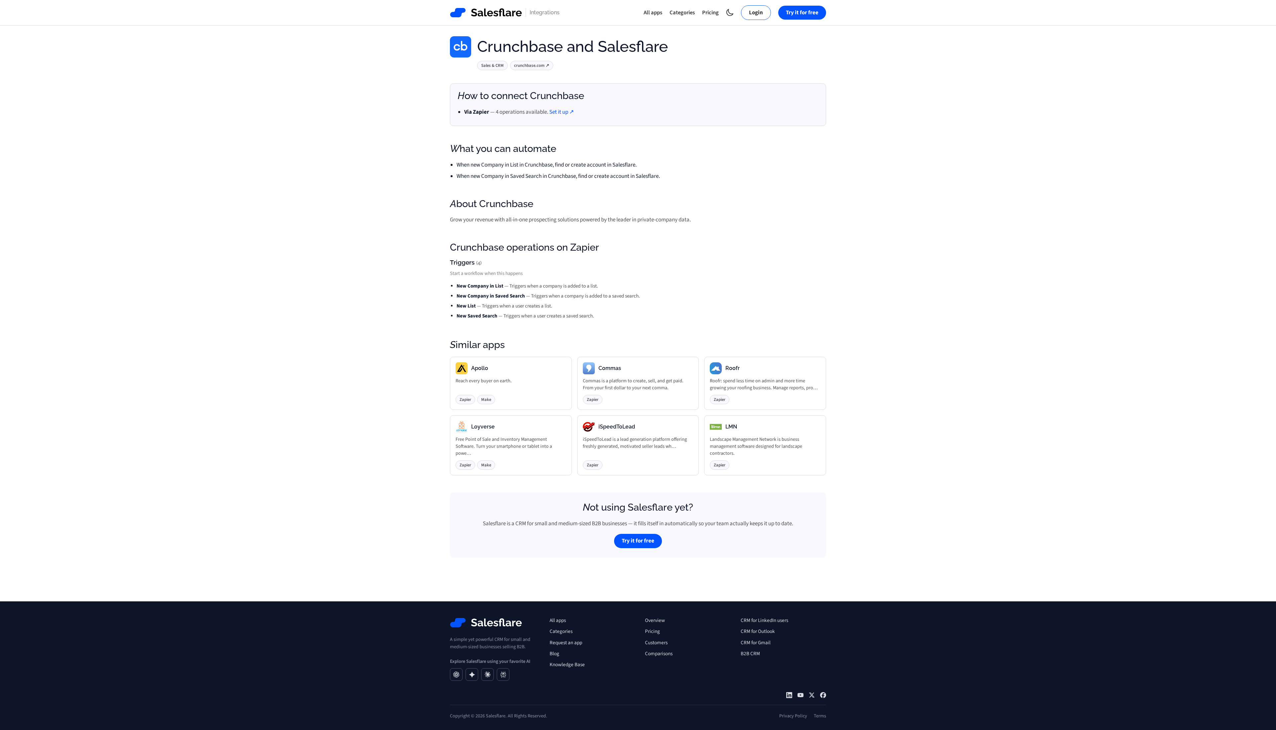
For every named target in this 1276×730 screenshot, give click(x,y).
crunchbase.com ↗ (531, 65)
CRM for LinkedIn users (764, 620)
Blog (554, 653)
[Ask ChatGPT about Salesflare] (456, 674)
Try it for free (802, 13)
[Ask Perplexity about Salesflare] (503, 674)
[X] (812, 695)
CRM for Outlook (758, 631)
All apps (653, 13)
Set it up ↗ (561, 112)
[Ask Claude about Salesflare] (487, 674)
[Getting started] (800, 695)
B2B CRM (750, 653)
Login (756, 13)
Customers (656, 642)
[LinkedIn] (789, 695)
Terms (820, 715)
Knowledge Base (567, 664)
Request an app (566, 642)
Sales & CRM (492, 65)
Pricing (710, 13)
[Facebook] (823, 695)
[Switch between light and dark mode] (730, 12)
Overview (655, 620)
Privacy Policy (793, 715)
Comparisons (659, 653)
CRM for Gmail (756, 642)
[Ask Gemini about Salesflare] (472, 674)
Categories (682, 13)
